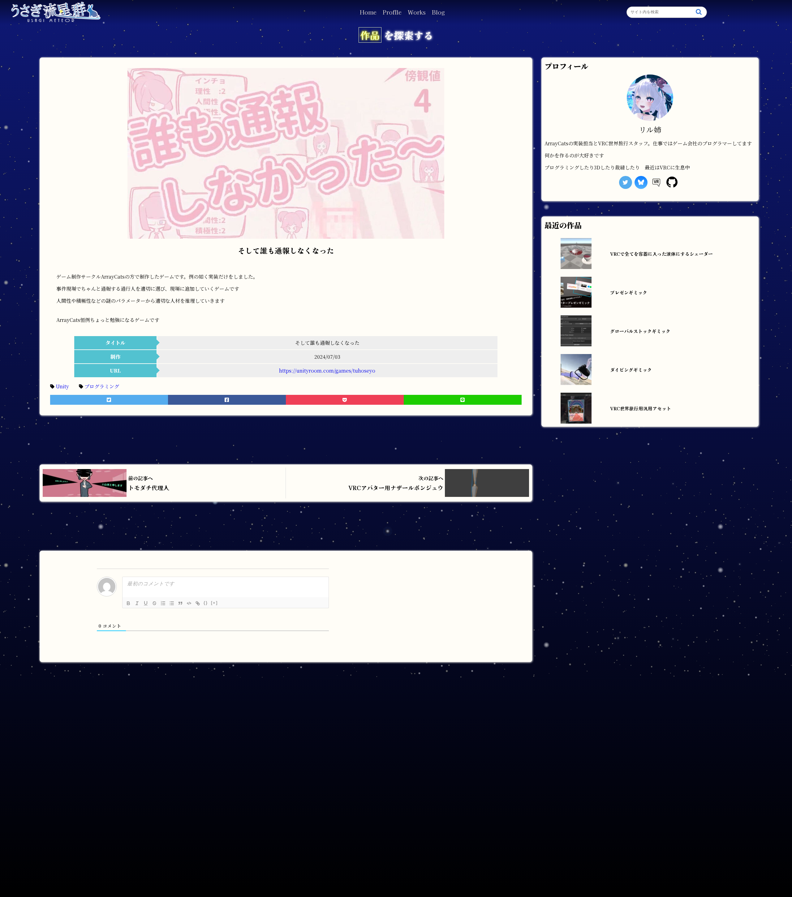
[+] (214, 602)
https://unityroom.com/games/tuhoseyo (327, 370)
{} (206, 602)
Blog (438, 12)
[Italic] (137, 603)
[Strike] (154, 603)
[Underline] (145, 603)
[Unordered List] (171, 603)
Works (417, 12)
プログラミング (106, 386)
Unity (67, 386)
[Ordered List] (163, 603)
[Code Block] (189, 603)
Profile (392, 12)
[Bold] (128, 603)
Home (368, 12)
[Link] (197, 603)
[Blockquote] (180, 603)
